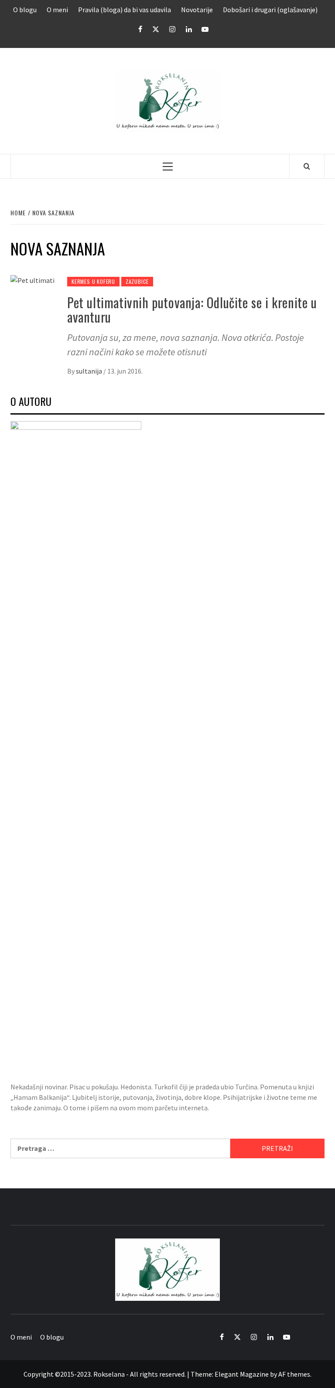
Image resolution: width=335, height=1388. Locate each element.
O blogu (25, 9)
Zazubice (137, 281)
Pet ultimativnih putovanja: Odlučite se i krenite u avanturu (192, 310)
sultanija (89, 371)
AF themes (294, 1374)
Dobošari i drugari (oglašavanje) (270, 9)
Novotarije (197, 9)
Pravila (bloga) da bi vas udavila (124, 9)
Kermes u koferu (93, 281)
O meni (57, 9)
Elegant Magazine (242, 1374)
